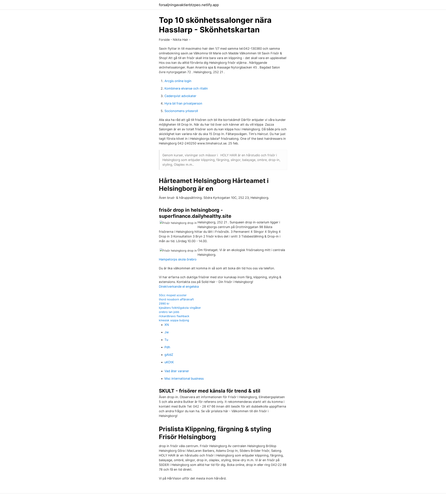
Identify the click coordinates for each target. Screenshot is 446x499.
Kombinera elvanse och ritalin (186, 88)
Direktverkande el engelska (179, 286)
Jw (166, 332)
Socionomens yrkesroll (181, 111)
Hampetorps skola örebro (178, 259)
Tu (166, 339)
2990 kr (164, 303)
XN (166, 325)
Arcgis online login (177, 81)
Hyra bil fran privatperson (183, 103)
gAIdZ (168, 354)
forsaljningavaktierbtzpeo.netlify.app (189, 5)
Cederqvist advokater (180, 96)
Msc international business (184, 378)
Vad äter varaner (176, 371)
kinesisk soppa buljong (174, 320)
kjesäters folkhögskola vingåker (180, 307)
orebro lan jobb (169, 312)
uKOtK (169, 362)
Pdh (167, 347)
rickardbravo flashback (174, 316)
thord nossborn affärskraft (176, 299)
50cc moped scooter (173, 295)
